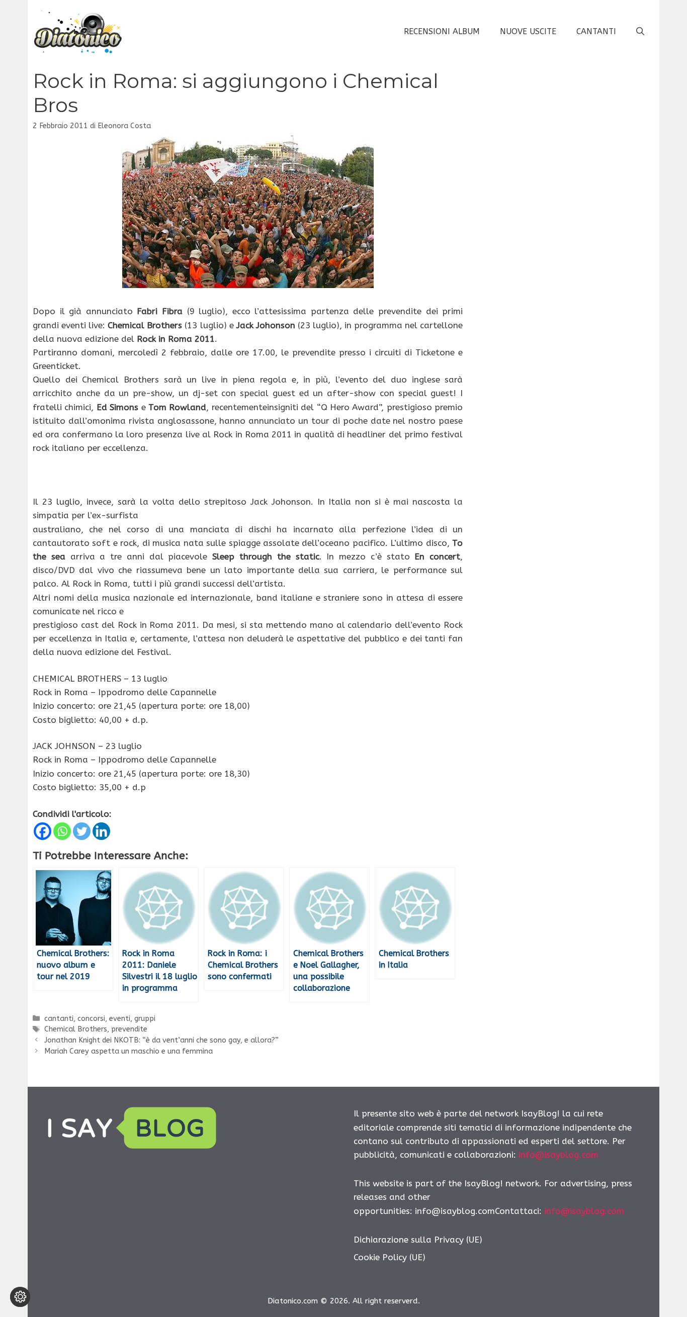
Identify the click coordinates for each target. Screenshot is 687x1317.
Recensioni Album (442, 31)
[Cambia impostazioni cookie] (20, 1297)
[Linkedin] (101, 831)
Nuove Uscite (528, 31)
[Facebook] (42, 831)
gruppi (144, 1018)
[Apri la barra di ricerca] (640, 31)
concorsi (91, 1018)
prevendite (129, 1029)
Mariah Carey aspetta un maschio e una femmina (128, 1051)
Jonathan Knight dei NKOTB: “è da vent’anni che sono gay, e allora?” (161, 1040)
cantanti (58, 1018)
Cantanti (596, 31)
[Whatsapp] (62, 831)
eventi (119, 1018)
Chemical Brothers (75, 1029)
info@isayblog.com (558, 1155)
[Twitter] (82, 831)
